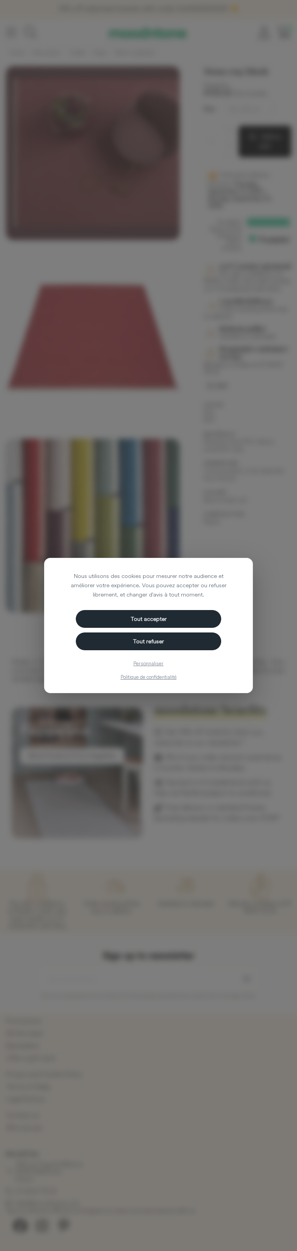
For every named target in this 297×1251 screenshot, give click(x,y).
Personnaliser (148, 663)
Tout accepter (149, 618)
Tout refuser (148, 641)
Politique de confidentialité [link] (149, 677)
